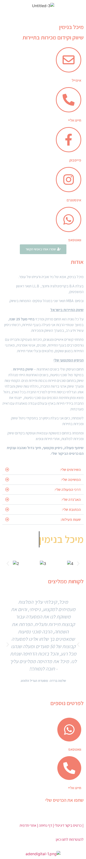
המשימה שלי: (71, 479)
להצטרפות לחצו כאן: (69, 839)
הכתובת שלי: (71, 509)
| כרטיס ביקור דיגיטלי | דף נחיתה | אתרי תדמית (52, 825)
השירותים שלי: (70, 469)
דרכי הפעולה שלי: (67, 489)
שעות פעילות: (70, 519)
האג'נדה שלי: (71, 499)
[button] (43, 470)
